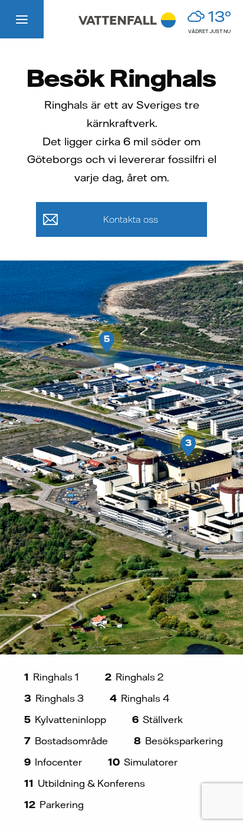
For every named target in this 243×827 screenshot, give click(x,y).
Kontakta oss (130, 219)
